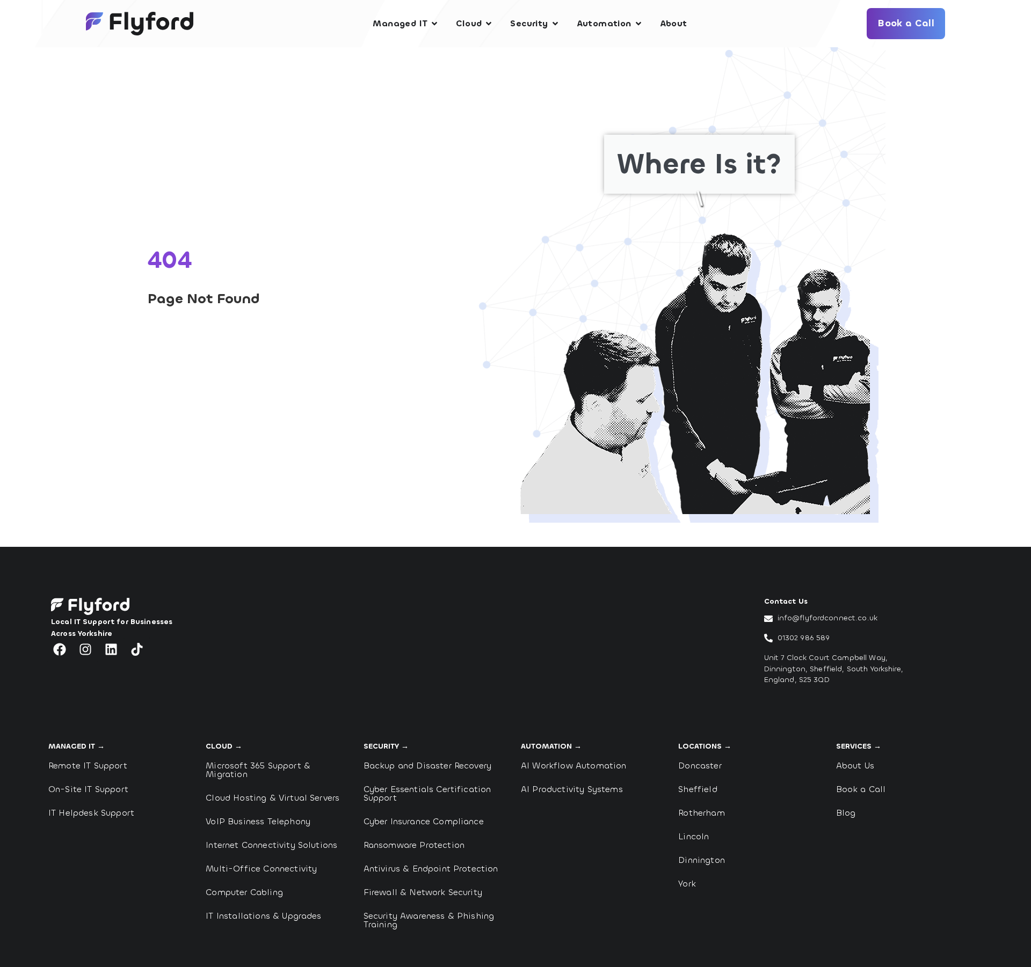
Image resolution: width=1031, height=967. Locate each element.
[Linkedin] (111, 649)
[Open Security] (555, 23)
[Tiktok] (137, 649)
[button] (327, 516)
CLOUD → (224, 746)
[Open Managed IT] (434, 23)
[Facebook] (59, 649)
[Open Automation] (638, 23)
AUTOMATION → (551, 746)
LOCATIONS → (704, 746)
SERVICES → (858, 746)
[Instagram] (85, 649)
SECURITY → (386, 746)
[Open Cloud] (488, 23)
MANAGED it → (76, 746)
